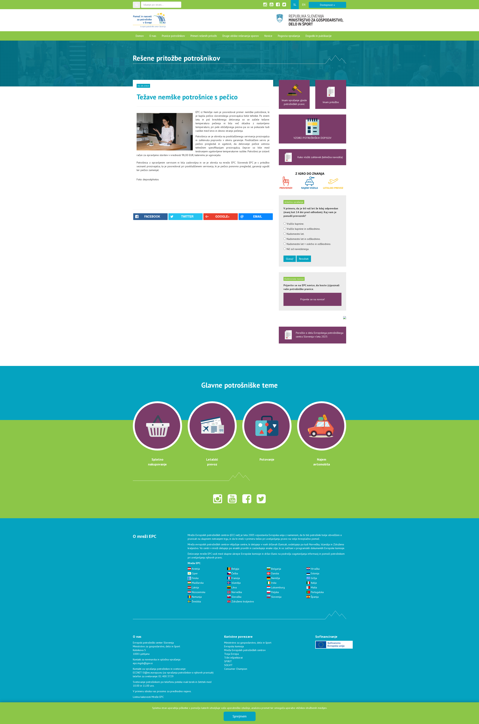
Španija (314, 596)
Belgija (235, 568)
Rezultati (304, 258)
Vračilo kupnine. (295, 223)
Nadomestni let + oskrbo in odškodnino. (308, 244)
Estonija (314, 573)
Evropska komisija (234, 646)
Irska (273, 582)
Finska (195, 578)
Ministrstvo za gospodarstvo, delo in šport (247, 642)
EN (303, 4)
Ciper (194, 573)
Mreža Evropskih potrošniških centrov (245, 650)
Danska (274, 573)
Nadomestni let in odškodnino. (303, 239)
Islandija (236, 582)
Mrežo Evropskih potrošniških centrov (208, 535)
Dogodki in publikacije (319, 36)
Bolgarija (275, 568)
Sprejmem (240, 716)
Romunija (196, 596)
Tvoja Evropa (231, 654)
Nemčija (275, 578)
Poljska (274, 592)
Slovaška (236, 596)
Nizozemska (198, 592)
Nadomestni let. (295, 234)
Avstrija (195, 568)
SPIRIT (228, 661)
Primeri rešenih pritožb (203, 36)
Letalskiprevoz (212, 461)
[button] (136, 5)
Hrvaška (315, 568)
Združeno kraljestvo (242, 601)
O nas (152, 36)
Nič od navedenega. (297, 249)
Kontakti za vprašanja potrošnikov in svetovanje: (159, 668)
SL (294, 4)
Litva (234, 587)
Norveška (236, 592)
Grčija (313, 578)
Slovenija (275, 596)
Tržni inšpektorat (233, 657)
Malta (313, 587)
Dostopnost (326, 5)
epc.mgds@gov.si (143, 663)
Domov (140, 36)
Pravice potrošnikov (173, 36)
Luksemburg (277, 587)
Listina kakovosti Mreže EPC (148, 697)
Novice (268, 36)
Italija (313, 582)
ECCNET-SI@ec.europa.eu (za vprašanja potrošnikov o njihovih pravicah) (173, 672)
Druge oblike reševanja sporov (240, 36)
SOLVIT (228, 665)
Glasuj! (289, 258)
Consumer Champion (235, 668)
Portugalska (317, 592)
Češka (234, 573)
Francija (235, 578)
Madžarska (197, 582)
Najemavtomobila (321, 461)
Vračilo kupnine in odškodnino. (303, 228)
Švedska (196, 601)
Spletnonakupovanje (157, 461)
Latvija (195, 587)
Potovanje (267, 459)
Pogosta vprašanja (289, 36)
